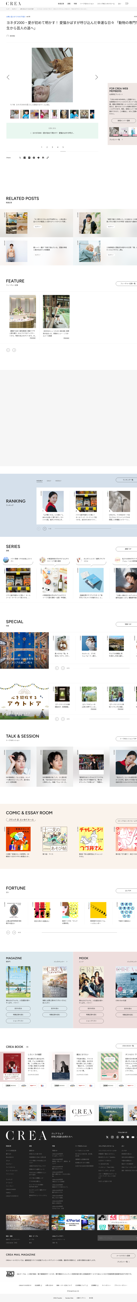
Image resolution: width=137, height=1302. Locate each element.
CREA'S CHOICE (11, 1189)
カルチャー (9, 1164)
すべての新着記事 (11, 1150)
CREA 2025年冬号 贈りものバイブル (57, 1191)
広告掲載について (80, 1285)
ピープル (31, 1239)
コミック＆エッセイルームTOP (107, 1150)
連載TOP (31, 1150)
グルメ (8, 1160)
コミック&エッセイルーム (106, 4)
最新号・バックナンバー (13, 1239)
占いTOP (124, 1150)
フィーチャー (10, 1186)
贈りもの (8, 1154)
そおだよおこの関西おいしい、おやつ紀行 (38, 1173)
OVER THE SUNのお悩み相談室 (84, 1166)
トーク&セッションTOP (82, 1150)
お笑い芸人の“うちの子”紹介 (18, 17)
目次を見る (18, 1008)
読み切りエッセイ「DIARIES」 (107, 1157)
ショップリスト (18, 1021)
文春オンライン (81, 1298)
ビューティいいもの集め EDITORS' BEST (36, 1186)
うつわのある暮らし (35, 1181)
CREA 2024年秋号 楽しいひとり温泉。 (58, 1197)
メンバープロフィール (58, 1239)
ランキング (9, 1179)
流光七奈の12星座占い (128, 1157)
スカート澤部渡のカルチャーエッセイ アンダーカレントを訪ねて (107, 1176)
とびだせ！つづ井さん (104, 1160)
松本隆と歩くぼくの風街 (82, 1162)
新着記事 (61, 4)
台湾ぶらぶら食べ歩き (35, 1154)
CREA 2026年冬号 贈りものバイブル (57, 1168)
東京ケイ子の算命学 (127, 1164)
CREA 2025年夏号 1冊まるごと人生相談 (58, 1180)
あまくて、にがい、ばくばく (106, 1170)
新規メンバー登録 (124, 120)
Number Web (69, 1298)
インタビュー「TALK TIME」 (106, 1167)
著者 (30, 1243)
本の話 (91, 1298)
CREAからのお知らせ (12, 1196)
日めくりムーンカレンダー (129, 1167)
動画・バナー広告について (64, 1285)
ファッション (10, 1174)
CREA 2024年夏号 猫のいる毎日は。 (57, 1202)
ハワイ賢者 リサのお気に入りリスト (37, 1161)
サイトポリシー (106, 1285)
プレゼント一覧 (114, 140)
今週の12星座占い (127, 1160)
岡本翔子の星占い (127, 1154)
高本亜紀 (12, 36)
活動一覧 (54, 1243)
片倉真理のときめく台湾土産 (37, 1157)
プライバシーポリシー (120, 1285)
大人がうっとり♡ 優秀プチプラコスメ (37, 1191)
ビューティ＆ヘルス (11, 1170)
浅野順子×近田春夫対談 (82, 1159)
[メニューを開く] (127, 3)
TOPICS (8, 1193)
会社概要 (37, 1285)
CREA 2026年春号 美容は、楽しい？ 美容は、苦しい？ (61, 1161)
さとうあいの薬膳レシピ (36, 1178)
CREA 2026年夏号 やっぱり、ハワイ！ (58, 1155)
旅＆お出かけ (10, 1157)
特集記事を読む (18, 1015)
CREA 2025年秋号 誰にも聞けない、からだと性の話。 (61, 1174)
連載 (68, 4)
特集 (75, 4)
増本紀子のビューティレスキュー (38, 1196)
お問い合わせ (49, 1285)
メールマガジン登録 (123, 1256)
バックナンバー (59, 962)
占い (119, 4)
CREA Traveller (57, 1298)
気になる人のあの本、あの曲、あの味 (84, 1155)
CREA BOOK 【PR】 (12, 1243)
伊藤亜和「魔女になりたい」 (106, 1154)
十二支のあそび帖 (103, 1164)
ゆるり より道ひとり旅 (105, 1181)
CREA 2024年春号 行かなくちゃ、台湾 (58, 1207)
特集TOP (54, 1150)
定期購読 (93, 1285)
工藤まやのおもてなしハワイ (37, 1166)
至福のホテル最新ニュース (36, 1169)
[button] (8, 77)
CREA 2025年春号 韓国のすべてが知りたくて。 (60, 1186)
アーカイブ (9, 1183)
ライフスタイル (10, 1167)
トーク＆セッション (87, 4)
